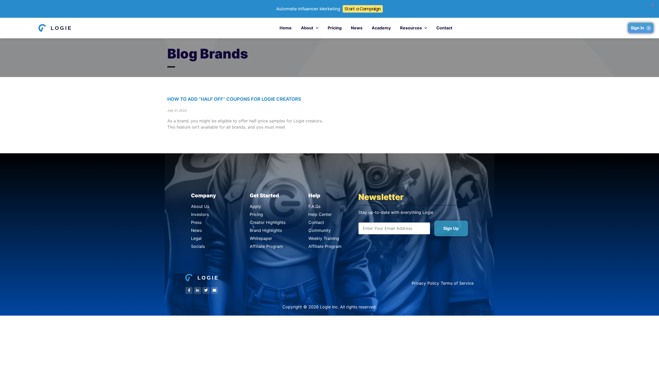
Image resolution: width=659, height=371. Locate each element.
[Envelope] (214, 290)
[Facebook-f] (189, 290)
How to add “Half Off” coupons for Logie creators (234, 99)
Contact (444, 27)
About (307, 27)
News (356, 27)
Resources (411, 27)
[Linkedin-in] (197, 290)
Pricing (335, 27)
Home (286, 27)
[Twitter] (206, 290)
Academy (381, 27)
